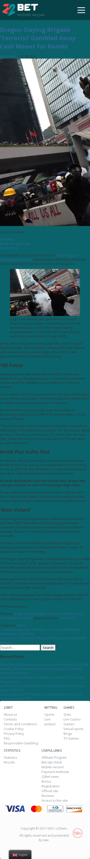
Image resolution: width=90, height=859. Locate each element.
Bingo (68, 734)
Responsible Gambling (21, 743)
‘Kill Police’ (7, 239)
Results (9, 762)
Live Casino (72, 719)
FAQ (7, 738)
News (21, 625)
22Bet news (50, 777)
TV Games (71, 738)
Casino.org (66, 618)
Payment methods (55, 772)
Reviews (48, 796)
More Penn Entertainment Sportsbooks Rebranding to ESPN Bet (44, 664)
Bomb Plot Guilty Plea (15, 244)
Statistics (10, 757)
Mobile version (53, 767)
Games (69, 724)
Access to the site (55, 800)
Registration (51, 786)
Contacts (10, 719)
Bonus (46, 781)
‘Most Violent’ (9, 248)
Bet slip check (52, 762)
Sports (49, 714)
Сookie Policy (14, 729)
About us (10, 714)
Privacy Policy (14, 734)
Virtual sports (74, 729)
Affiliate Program (54, 757)
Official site (50, 791)
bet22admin (8, 56)
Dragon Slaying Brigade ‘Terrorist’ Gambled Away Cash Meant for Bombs (38, 37)
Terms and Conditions (20, 724)
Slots (67, 714)
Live (47, 719)
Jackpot (50, 724)
